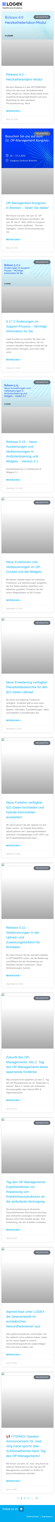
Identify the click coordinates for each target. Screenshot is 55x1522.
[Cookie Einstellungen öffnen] (49, 1518)
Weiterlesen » (13, 111)
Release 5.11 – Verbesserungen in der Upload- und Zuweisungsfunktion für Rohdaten (23, 937)
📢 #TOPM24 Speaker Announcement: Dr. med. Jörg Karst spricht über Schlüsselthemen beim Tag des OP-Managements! (26, 1446)
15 (36, 1498)
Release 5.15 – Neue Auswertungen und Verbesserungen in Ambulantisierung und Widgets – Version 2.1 (22, 451)
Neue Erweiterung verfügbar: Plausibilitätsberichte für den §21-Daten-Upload (27, 687)
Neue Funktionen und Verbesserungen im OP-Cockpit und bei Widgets (24, 566)
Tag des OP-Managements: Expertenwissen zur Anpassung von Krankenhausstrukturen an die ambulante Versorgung (26, 1191)
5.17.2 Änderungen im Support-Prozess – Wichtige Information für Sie (26, 326)
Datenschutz (33, 1516)
